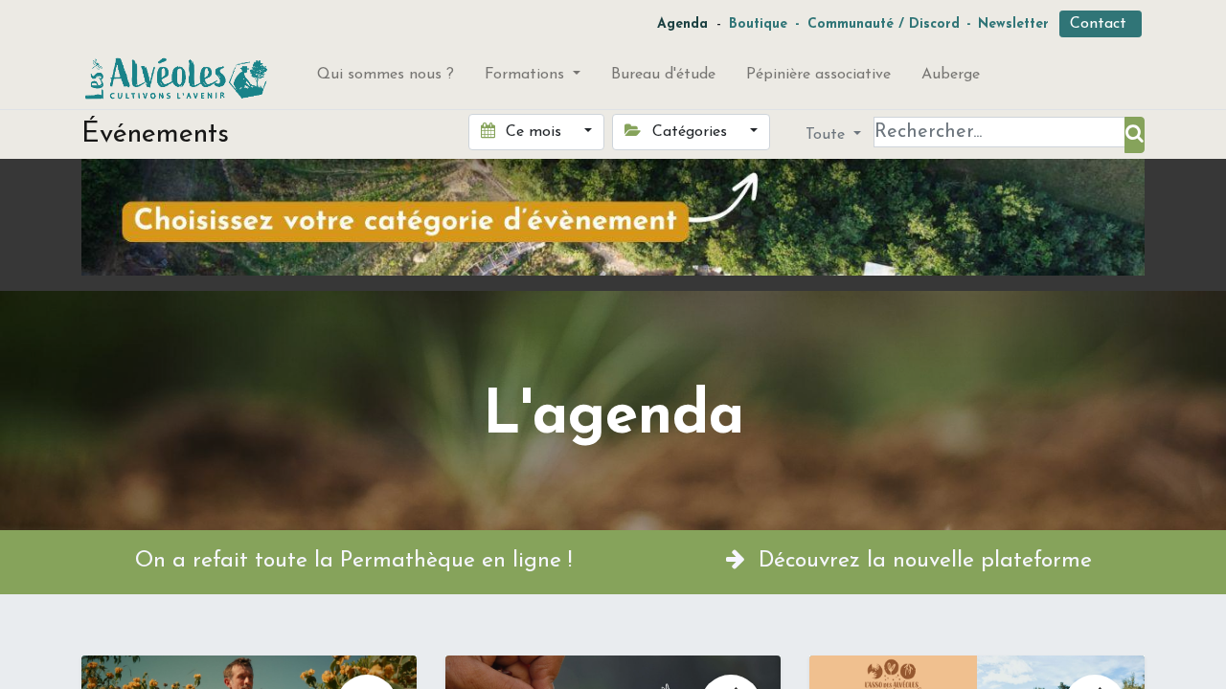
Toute (828, 135)
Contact (1100, 24)
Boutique (758, 24)
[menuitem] (385, 78)
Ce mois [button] (533, 132)
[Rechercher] (1134, 135)
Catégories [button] (689, 132)
